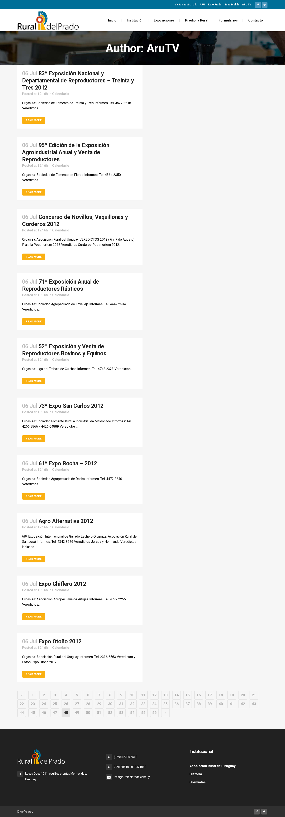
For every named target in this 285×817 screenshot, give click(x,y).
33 (143, 704)
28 (88, 704)
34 (154, 704)
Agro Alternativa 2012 (66, 521)
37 (187, 704)
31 (121, 704)
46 (44, 712)
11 (143, 695)
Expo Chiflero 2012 (62, 584)
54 (132, 712)
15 (187, 695)
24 (44, 704)
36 (176, 704)
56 (154, 712)
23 (33, 704)
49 (77, 712)
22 (22, 704)
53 (121, 712)
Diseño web (25, 811)
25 (55, 704)
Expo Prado (215, 4)
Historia (195, 774)
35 (165, 704)
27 (77, 704)
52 (110, 712)
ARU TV (246, 4)
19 (232, 695)
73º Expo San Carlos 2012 (71, 406)
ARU (202, 4)
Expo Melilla (232, 4)
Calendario (60, 94)
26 (66, 704)
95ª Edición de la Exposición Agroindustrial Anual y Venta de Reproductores (65, 152)
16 (199, 695)
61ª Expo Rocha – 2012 (68, 463)
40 (221, 704)
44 (22, 712)
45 (33, 712)
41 (232, 704)
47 (55, 712)
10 (132, 695)
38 (199, 704)
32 (132, 704)
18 (221, 695)
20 (243, 695)
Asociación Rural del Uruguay (212, 766)
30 (110, 704)
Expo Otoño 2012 (60, 641)
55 (143, 712)
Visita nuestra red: (186, 4)
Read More (34, 120)
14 (176, 695)
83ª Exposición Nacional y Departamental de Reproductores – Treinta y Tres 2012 (78, 80)
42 (243, 704)
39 (210, 704)
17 (210, 695)
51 (99, 712)
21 (254, 695)
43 (254, 704)
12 (154, 695)
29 (99, 704)
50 (88, 712)
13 (165, 695)
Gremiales (197, 782)
